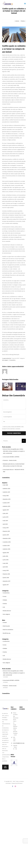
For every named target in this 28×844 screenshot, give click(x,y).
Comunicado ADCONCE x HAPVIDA (11, 456)
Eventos (5, 603)
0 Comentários (12, 360)
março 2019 (6, 527)
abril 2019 (5, 524)
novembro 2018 (6, 542)
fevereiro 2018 (6, 574)
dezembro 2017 (6, 581)
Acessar (5, 622)
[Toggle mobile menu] (25, 3)
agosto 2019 (6, 510)
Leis (4, 607)
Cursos (4, 596)
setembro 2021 (6, 492)
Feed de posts (6, 626)
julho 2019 (5, 513)
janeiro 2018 (6, 577)
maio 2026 (5, 485)
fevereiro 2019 (6, 531)
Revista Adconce (7, 610)
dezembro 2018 (6, 538)
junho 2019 (5, 517)
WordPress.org (6, 633)
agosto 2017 (6, 584)
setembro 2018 (6, 549)
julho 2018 (5, 556)
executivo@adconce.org (15, 743)
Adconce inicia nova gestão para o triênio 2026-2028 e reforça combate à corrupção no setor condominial (14, 451)
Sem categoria (5, 360)
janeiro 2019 (6, 535)
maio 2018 (5, 563)
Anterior (17, 21)
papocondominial (7, 358)
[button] (3, 386)
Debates (5, 600)
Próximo (23, 21)
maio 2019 (5, 520)
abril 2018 (5, 567)
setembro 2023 (6, 488)
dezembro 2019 (6, 499)
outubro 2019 (6, 502)
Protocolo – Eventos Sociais (9, 460)
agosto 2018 (6, 552)
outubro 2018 (6, 545)
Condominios (6, 593)
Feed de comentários (8, 629)
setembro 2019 (6, 506)
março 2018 (6, 570)
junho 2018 (5, 559)
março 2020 (6, 495)
